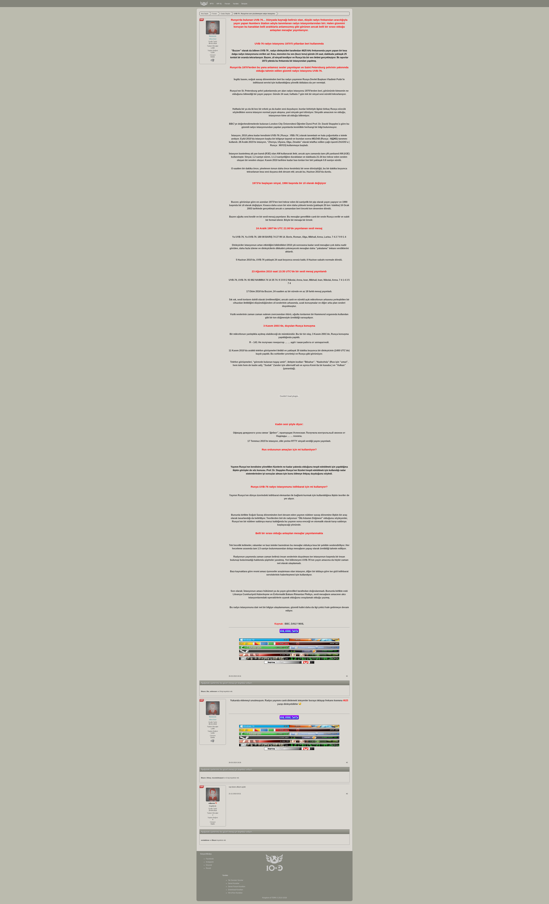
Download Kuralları (235, 890)
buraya (312, 700)
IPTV (212, 4)
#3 (347, 794)
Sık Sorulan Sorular (235, 880)
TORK (273, 898)
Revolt (208, 868)
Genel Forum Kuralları (236, 887)
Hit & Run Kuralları (235, 893)
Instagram (210, 862)
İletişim (244, 4)
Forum (227, 4)
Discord (209, 865)
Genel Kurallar (233, 883)
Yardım (236, 4)
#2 (347, 762)
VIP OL (219, 4)
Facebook (210, 859)
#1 (347, 676)
